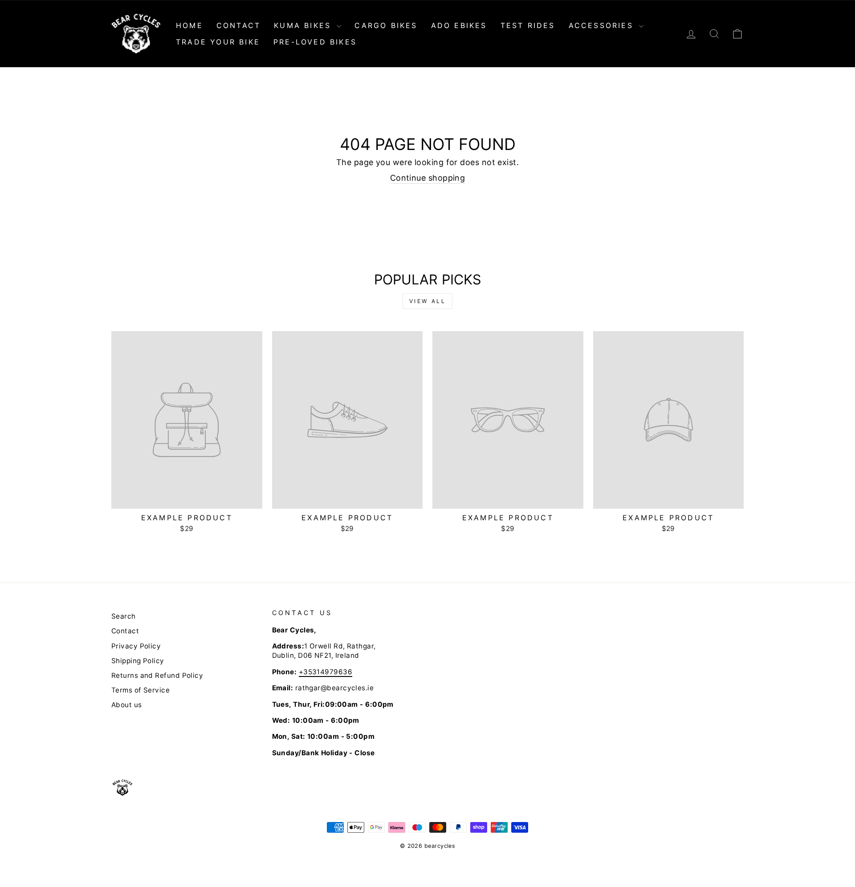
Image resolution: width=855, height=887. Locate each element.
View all (427, 301)
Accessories (603, 25)
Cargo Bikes (385, 25)
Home (189, 25)
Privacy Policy (136, 646)
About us (126, 705)
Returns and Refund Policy (157, 675)
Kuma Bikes (304, 25)
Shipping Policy (137, 660)
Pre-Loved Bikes (315, 41)
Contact (238, 25)
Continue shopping (427, 177)
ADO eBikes (459, 25)
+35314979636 (325, 672)
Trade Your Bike (218, 41)
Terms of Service (140, 690)
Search (123, 616)
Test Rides (528, 25)
